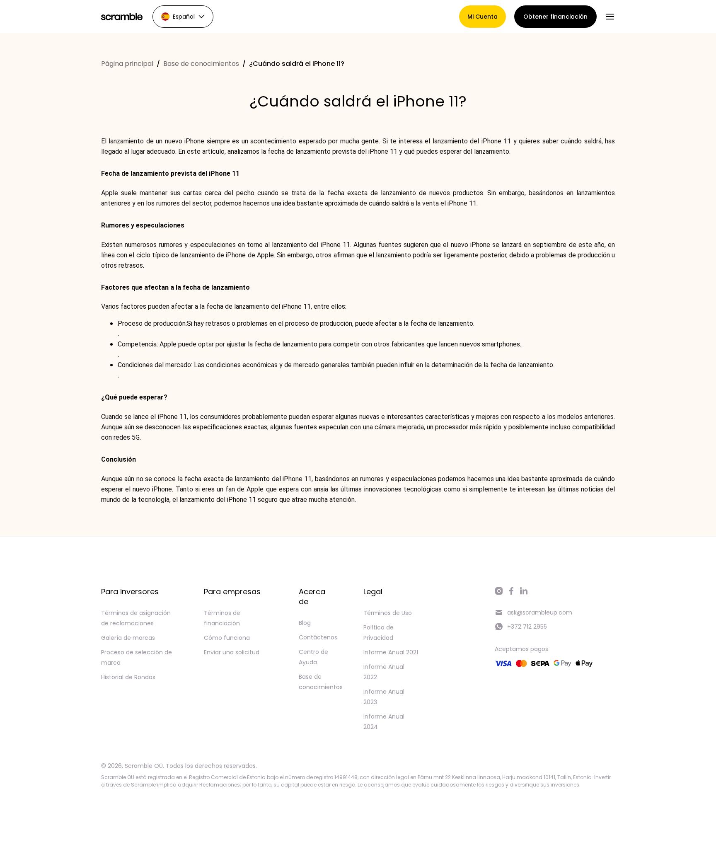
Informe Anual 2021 (390, 652)
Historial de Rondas (128, 677)
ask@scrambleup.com (539, 612)
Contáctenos (318, 637)
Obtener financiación (555, 16)
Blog (305, 623)
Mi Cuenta (482, 16)
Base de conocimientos (201, 63)
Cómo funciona (227, 638)
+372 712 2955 (527, 626)
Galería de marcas (128, 638)
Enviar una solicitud (231, 652)
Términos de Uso (387, 613)
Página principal (127, 63)
